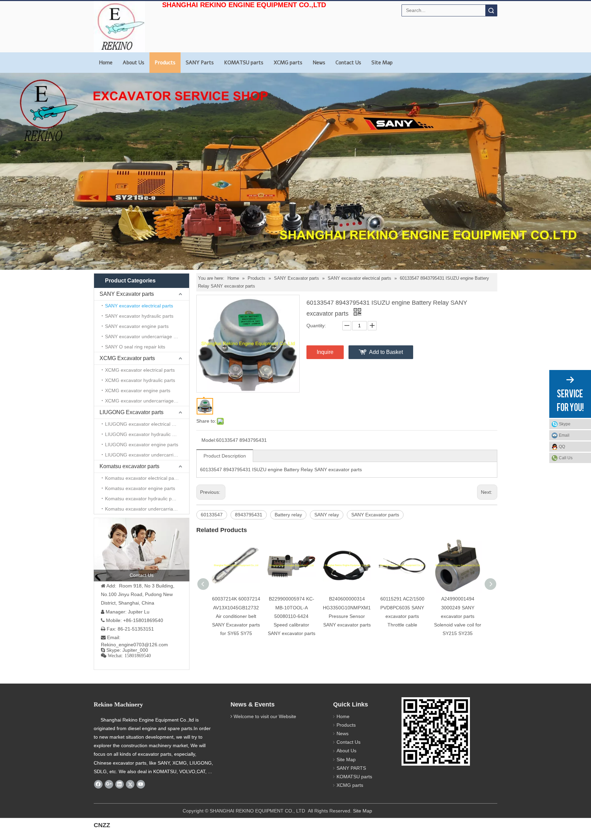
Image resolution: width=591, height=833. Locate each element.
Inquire (325, 352)
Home (106, 62)
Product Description (224, 456)
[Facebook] (98, 784)
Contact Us (348, 62)
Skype (564, 424)
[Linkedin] (119, 784)
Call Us (566, 457)
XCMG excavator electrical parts (140, 370)
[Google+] (109, 784)
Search (491, 10)
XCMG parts (288, 62)
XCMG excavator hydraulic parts (140, 380)
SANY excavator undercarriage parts (144, 336)
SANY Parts (200, 62)
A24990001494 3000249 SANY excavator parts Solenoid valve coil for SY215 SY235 (457, 616)
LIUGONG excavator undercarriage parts (147, 455)
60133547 (212, 514)
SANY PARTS (351, 768)
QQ (562, 446)
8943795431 (248, 514)
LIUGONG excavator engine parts (141, 444)
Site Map (382, 62)
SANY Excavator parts (127, 294)
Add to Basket (386, 352)
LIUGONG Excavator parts (131, 412)
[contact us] (141, 549)
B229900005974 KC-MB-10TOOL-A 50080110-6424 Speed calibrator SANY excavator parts (291, 616)
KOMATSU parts (243, 62)
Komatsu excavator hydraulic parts (142, 498)
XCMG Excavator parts (127, 358)
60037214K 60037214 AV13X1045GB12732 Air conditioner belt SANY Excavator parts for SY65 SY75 (236, 616)
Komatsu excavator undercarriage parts (147, 509)
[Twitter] (130, 784)
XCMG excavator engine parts (137, 390)
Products (165, 62)
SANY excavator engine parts (137, 326)
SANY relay (326, 514)
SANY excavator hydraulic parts (139, 316)
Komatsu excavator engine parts (140, 488)
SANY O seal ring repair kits (135, 346)
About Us (133, 62)
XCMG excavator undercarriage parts (145, 401)
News (319, 62)
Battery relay (288, 514)
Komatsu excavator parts (129, 466)
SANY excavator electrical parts (139, 305)
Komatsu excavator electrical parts (142, 478)
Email (564, 435)
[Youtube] (140, 784)
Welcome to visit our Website (265, 716)
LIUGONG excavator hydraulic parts (144, 434)
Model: (208, 440)
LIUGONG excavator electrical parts (144, 424)
